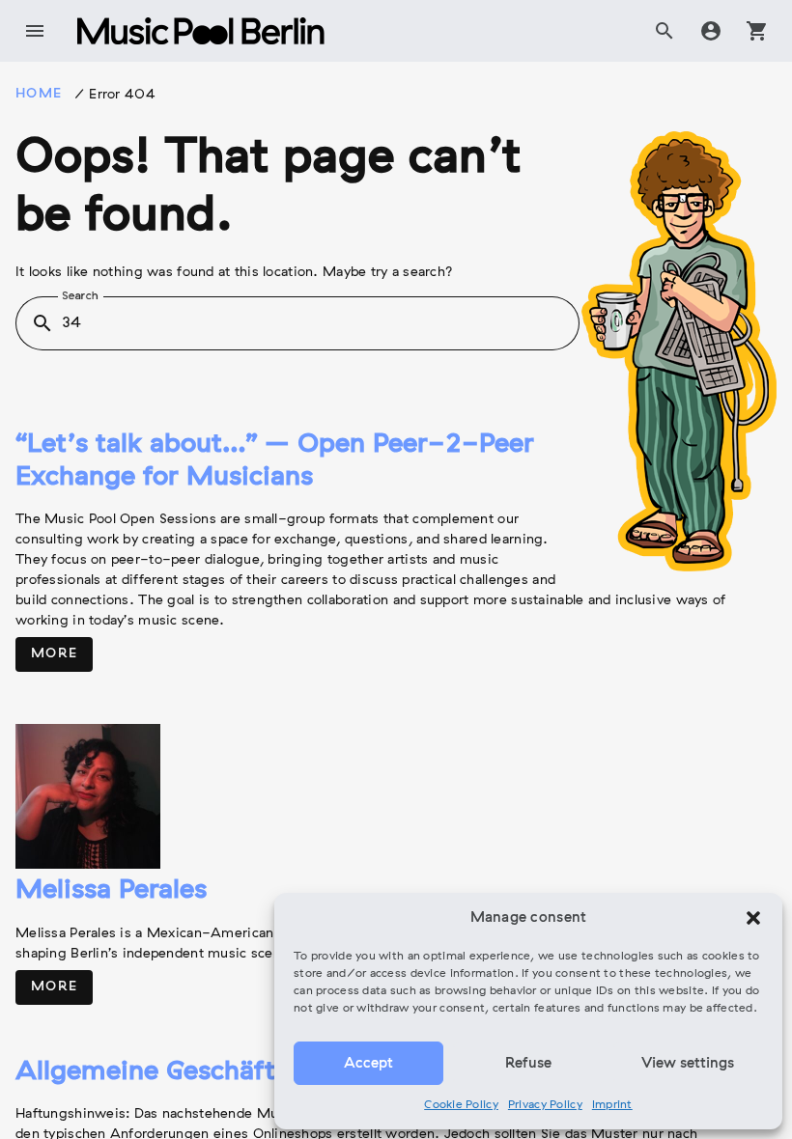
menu (34, 30)
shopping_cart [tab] (757, 30)
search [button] (42, 323)
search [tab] (664, 30)
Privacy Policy (545, 1105)
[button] (753, 918)
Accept (368, 1063)
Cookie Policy (461, 1105)
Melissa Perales (111, 890)
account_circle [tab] (710, 30)
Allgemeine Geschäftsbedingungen (233, 1072)
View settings (687, 1063)
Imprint (612, 1105)
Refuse (528, 1063)
